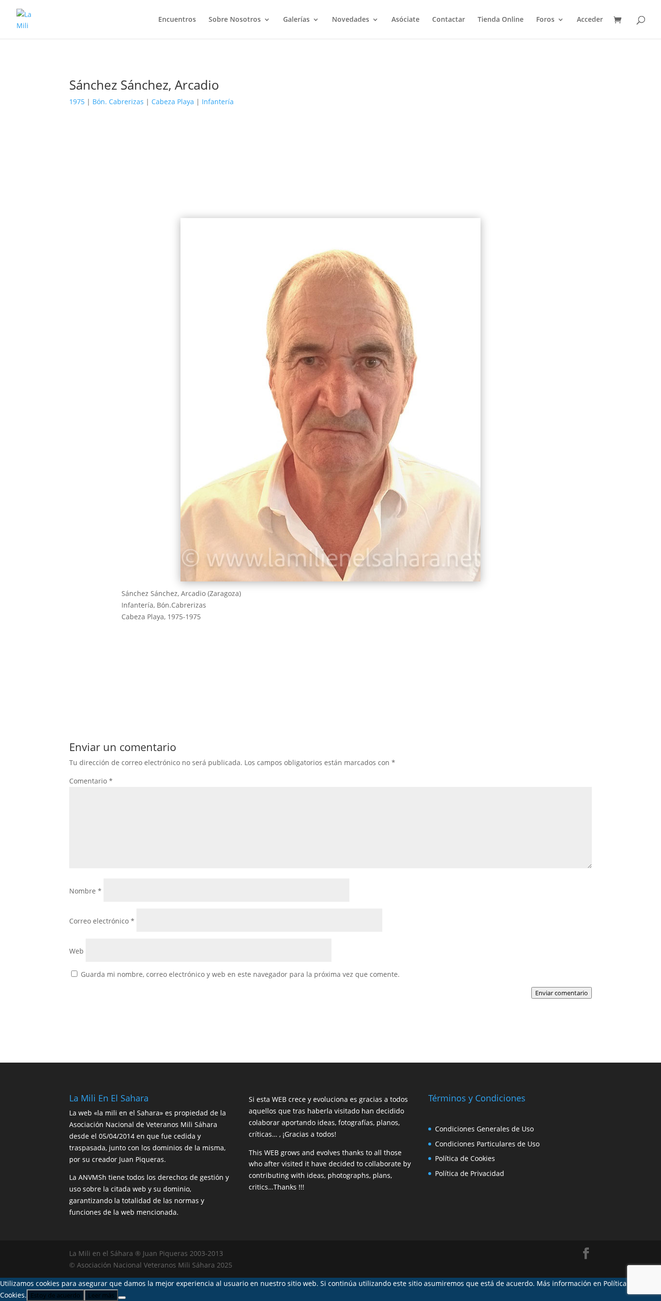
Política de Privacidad (469, 1173)
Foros (545, 20)
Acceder (590, 20)
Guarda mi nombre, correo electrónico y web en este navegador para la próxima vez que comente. (240, 974)
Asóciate (405, 20)
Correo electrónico (102, 920)
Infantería (218, 101)
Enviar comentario (561, 992)
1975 (77, 101)
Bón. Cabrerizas (118, 101)
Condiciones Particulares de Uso (487, 1143)
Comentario (91, 780)
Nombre (85, 890)
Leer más (101, 1295)
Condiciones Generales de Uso (484, 1128)
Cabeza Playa (172, 101)
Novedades (350, 20)
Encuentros (177, 20)
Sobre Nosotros (235, 20)
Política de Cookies (465, 1158)
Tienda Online (501, 20)
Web (76, 951)
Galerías (296, 20)
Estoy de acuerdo (55, 1295)
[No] (122, 1297)
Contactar (448, 20)
